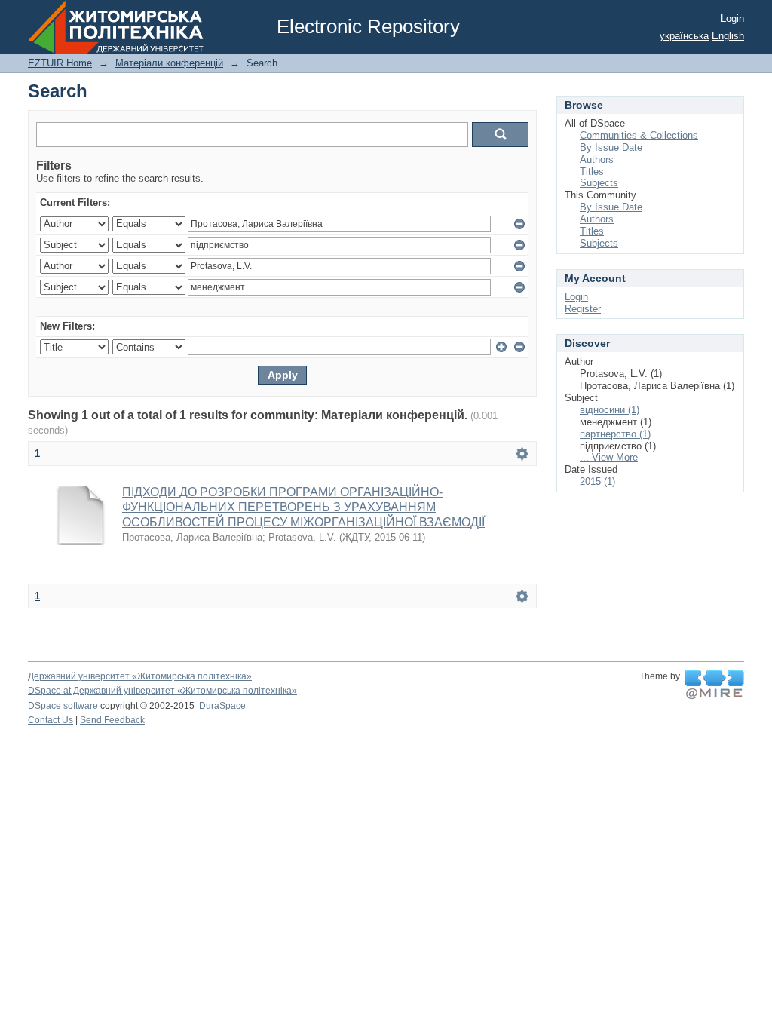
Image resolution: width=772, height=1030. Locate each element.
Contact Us (50, 720)
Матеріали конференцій (169, 63)
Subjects (599, 183)
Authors (597, 159)
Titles (592, 171)
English (728, 35)
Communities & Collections (639, 135)
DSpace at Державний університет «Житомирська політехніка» (162, 690)
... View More (609, 457)
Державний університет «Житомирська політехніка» (140, 676)
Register (583, 308)
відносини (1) (609, 409)
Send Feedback (112, 720)
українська (684, 35)
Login (732, 18)
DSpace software (63, 705)
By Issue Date (611, 147)
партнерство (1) (615, 434)
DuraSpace (222, 705)
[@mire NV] (714, 684)
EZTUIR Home (60, 63)
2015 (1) (597, 481)
